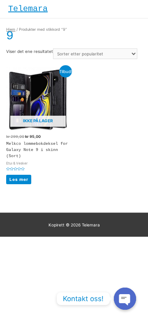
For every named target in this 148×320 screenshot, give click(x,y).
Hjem (10, 29)
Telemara (28, 9)
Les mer (18, 179)
